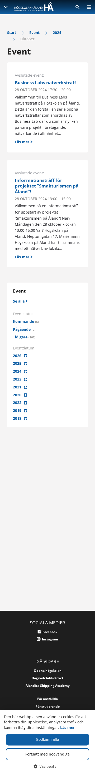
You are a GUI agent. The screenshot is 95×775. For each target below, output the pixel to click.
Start (11, 32)
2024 (57, 32)
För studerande (48, 706)
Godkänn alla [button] (47, 739)
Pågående (24, 329)
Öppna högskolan (47, 670)
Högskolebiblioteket (47, 678)
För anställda (47, 699)
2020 (17, 394)
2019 (17, 410)
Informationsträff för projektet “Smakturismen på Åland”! (46, 186)
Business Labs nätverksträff (45, 83)
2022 (17, 402)
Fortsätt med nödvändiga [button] (47, 754)
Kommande (26, 321)
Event (34, 32)
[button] (47, 766)
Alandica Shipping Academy (48, 685)
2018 (17, 418)
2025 (17, 363)
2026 (17, 355)
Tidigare (24, 336)
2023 (17, 379)
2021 (17, 386)
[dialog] (47, 742)
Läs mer (67, 727)
